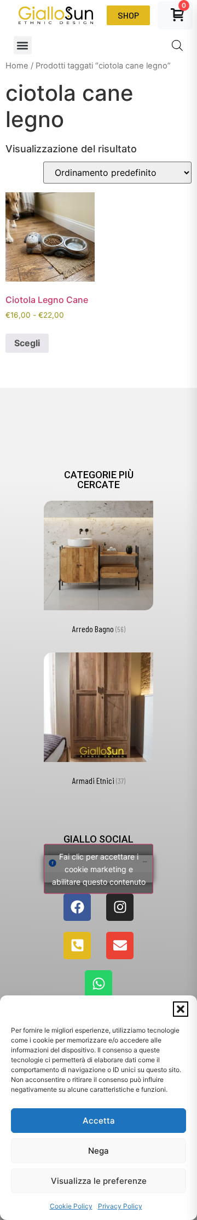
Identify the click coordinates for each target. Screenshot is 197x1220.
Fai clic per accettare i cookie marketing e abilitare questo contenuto (99, 868)
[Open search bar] (177, 45)
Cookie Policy (71, 1206)
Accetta (99, 1120)
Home (16, 66)
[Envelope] (120, 945)
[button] (180, 1009)
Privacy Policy (120, 1206)
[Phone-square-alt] (77, 945)
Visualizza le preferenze (99, 1181)
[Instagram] (120, 907)
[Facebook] (77, 907)
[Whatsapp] (98, 984)
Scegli (27, 342)
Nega (98, 1150)
